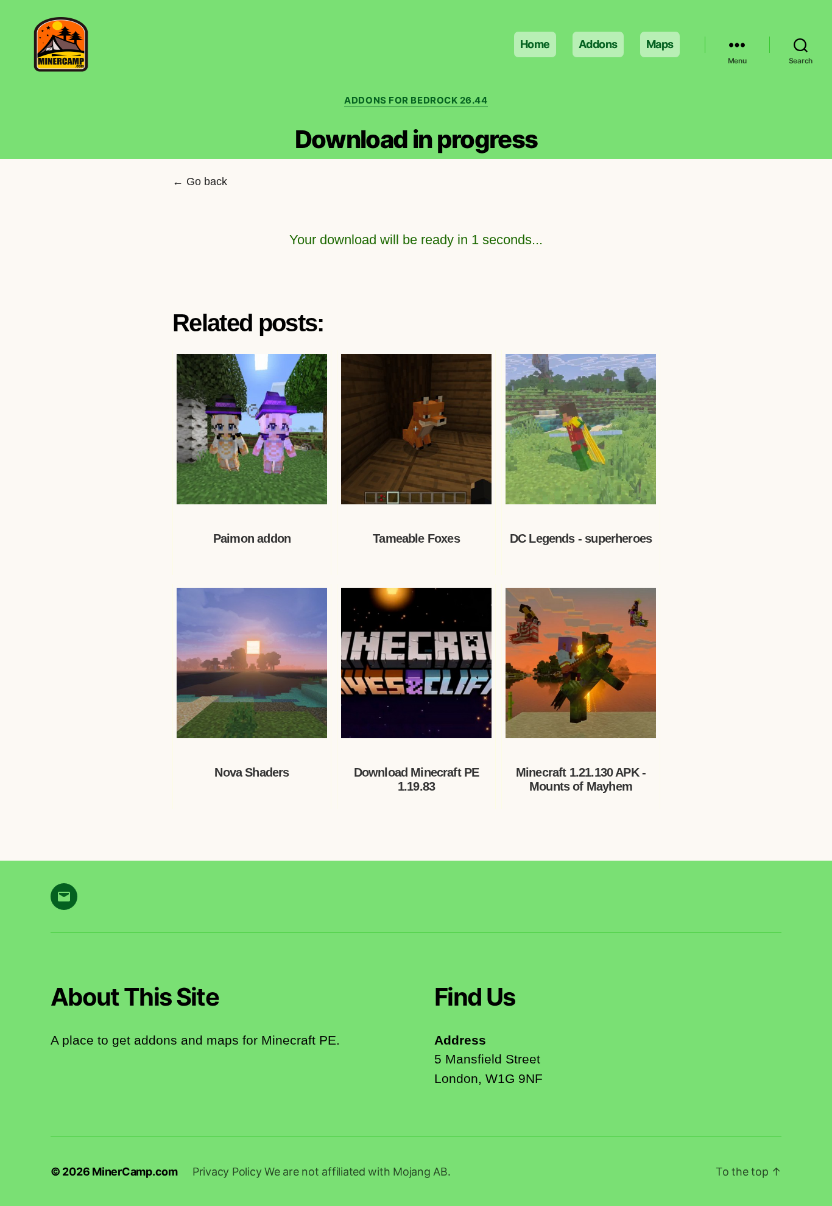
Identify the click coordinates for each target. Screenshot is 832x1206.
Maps (660, 44)
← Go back (199, 181)
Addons (598, 44)
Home (535, 44)
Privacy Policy (228, 1171)
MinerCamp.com (135, 1171)
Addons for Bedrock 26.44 (415, 100)
